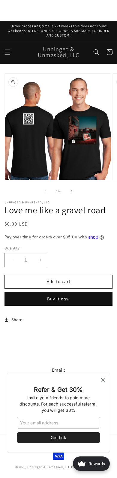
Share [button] (16, 319)
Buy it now (58, 299)
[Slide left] (45, 191)
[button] (7, 52)
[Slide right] (71, 191)
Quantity (12, 248)
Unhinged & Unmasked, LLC (48, 467)
